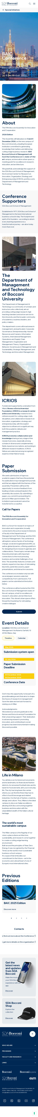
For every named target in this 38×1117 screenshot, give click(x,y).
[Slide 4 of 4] (26, 918)
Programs (6, 1051)
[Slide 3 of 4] (21, 918)
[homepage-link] (10, 4)
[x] (12, 1101)
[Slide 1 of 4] (11, 918)
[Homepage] (12, 1034)
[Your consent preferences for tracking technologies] (34, 1113)
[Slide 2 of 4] (16, 918)
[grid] (15, 638)
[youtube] (26, 1101)
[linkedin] (19, 1101)
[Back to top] (32, 1034)
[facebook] (5, 1101)
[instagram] (33, 1101)
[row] (8, 638)
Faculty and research (11, 1057)
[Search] (30, 4)
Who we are (7, 1045)
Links (4, 1063)
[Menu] (34, 4)
